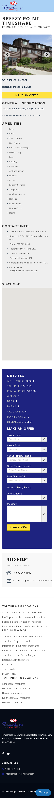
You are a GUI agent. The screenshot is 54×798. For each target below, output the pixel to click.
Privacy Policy (9, 673)
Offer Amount (14, 493)
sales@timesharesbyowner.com (23, 270)
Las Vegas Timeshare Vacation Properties (23, 617)
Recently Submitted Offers (15, 659)
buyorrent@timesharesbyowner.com (30, 581)
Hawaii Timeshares (12, 693)
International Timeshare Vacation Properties (25, 626)
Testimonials (8, 669)
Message (12, 504)
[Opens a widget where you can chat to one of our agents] (43, 793)
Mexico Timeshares (12, 702)
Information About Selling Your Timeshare (23, 650)
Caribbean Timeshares (13, 683)
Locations (7, 664)
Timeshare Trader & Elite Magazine (20, 655)
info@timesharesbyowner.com (20, 773)
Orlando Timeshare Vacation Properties (22, 612)
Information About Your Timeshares (20, 645)
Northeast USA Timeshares (16, 697)
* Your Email (13, 445)
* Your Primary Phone (19, 455)
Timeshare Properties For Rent (18, 641)
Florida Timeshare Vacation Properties (21, 621)
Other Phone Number (19, 466)
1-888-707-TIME (40, 262)
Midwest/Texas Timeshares (16, 688)
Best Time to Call (16, 476)
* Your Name (14, 435)
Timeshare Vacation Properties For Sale (22, 636)
